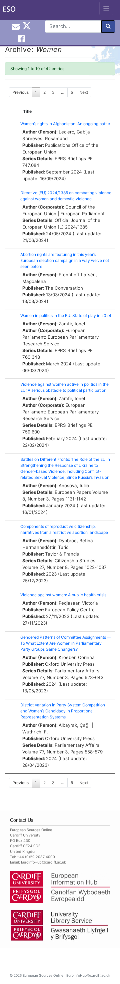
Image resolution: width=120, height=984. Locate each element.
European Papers (73, 492)
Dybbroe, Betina (76, 540)
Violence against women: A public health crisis (63, 594)
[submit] (108, 26)
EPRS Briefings (70, 158)
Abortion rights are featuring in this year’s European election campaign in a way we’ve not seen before (64, 260)
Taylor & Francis (62, 554)
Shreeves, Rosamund (45, 138)
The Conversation (64, 288)
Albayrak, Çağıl (74, 725)
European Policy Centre (70, 609)
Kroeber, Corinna (77, 657)
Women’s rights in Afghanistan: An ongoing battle (65, 123)
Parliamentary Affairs (77, 670)
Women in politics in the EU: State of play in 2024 (65, 315)
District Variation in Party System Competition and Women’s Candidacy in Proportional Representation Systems (62, 710)
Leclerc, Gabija (74, 131)
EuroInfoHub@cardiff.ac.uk (43, 862)
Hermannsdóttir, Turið (45, 547)
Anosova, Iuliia (74, 485)
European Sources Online (43, 975)
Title (27, 111)
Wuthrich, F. (35, 731)
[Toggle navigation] (106, 8)
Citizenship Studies (75, 560)
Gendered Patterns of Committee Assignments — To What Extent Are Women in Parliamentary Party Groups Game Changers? (65, 643)
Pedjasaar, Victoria (78, 603)
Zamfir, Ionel (72, 323)
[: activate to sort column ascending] (11, 111)
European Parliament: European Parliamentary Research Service (60, 337)
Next (83, 92)
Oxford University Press (70, 664)
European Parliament (82, 213)
